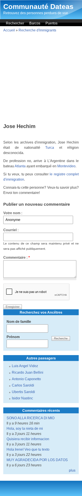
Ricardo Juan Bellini (27, 372)
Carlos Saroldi (23, 385)
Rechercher (15, 23)
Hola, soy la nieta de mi (25, 428)
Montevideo (66, 166)
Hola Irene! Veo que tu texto (28, 449)
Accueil (9, 30)
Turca (49, 147)
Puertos (51, 23)
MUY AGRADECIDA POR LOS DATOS (37, 460)
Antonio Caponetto (26, 379)
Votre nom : (12, 213)
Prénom (13, 337)
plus (72, 470)
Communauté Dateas (38, 6)
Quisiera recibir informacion (28, 439)
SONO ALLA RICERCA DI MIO (30, 418)
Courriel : (11, 230)
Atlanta (20, 166)
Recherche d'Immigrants (37, 30)
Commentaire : (16, 257)
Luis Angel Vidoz (25, 366)
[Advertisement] (41, 78)
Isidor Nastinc (22, 398)
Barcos (34, 23)
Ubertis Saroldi (23, 392)
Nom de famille (19, 321)
